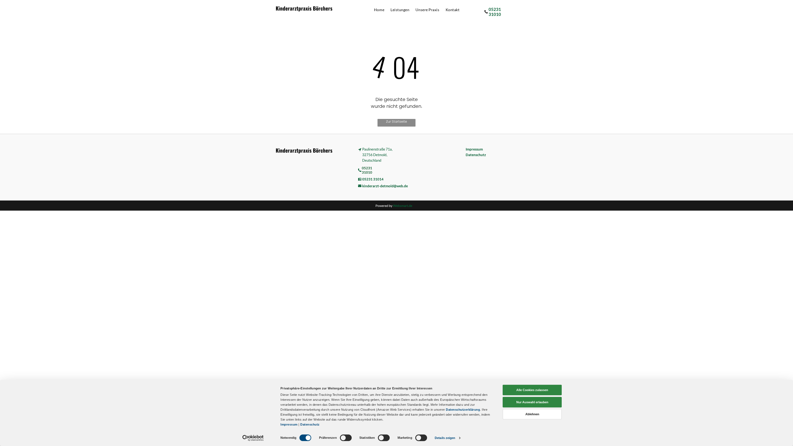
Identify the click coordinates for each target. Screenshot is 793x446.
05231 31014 (372, 179)
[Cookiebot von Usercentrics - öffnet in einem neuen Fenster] (253, 438)
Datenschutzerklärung (463, 409)
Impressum (289, 424)
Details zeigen (445, 438)
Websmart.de (402, 206)
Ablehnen (532, 414)
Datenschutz (310, 424)
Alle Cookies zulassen (532, 390)
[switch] (346, 437)
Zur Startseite (396, 121)
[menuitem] (379, 9)
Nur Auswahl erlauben (532, 402)
